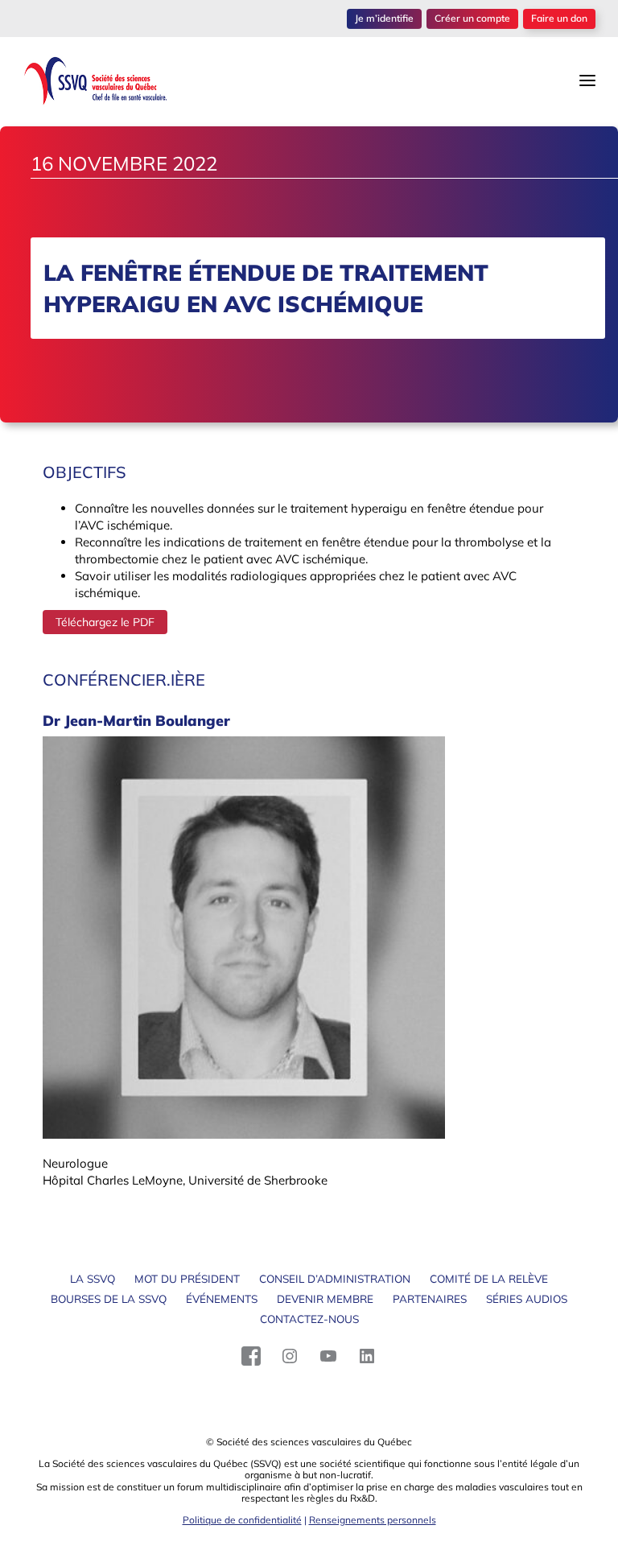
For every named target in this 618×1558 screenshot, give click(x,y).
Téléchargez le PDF (105, 622)
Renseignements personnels (372, 1520)
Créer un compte (472, 18)
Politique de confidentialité (242, 1520)
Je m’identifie (384, 18)
